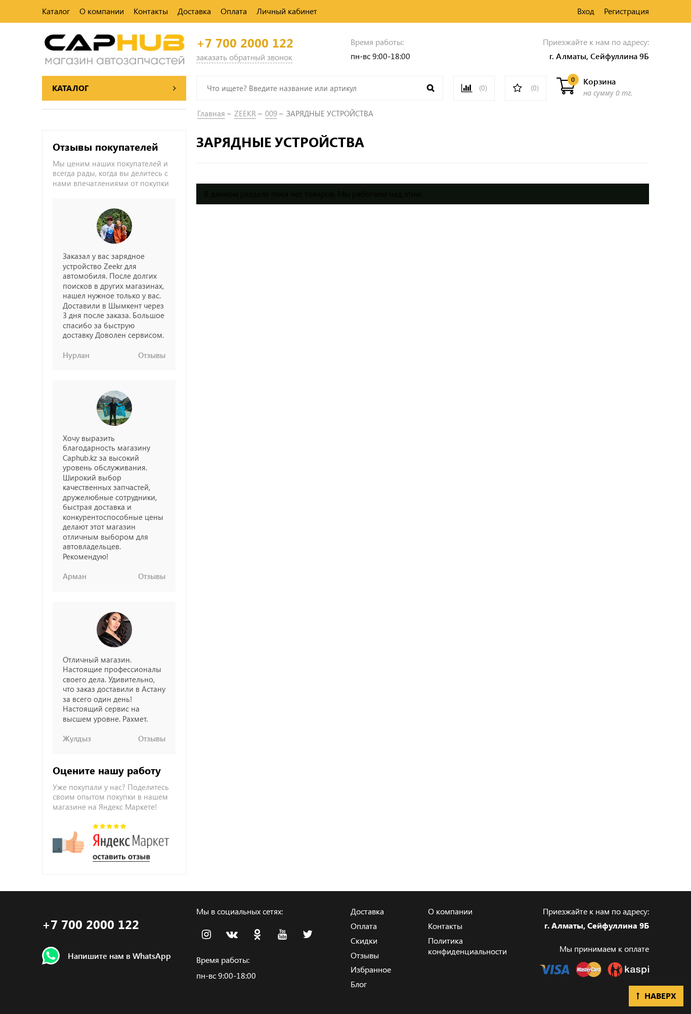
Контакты (151, 11)
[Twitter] (307, 934)
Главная (211, 113)
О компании (101, 11)
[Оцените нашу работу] (111, 842)
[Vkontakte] (232, 934)
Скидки (364, 940)
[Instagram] (206, 934)
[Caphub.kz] (114, 47)
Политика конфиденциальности (467, 945)
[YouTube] (282, 934)
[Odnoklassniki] (257, 934)
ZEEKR (245, 113)
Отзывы (365, 955)
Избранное (371, 969)
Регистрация (626, 11)
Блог (359, 984)
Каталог (56, 11)
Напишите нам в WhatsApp (119, 955)
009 (271, 113)
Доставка (194, 11)
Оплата (234, 11)
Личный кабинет (286, 11)
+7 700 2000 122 (244, 43)
